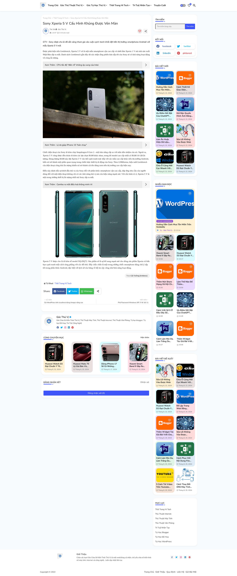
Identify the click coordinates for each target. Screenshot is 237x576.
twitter (187, 46)
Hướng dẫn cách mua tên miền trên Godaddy (164, 88)
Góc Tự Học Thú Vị (96, 5)
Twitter (74, 291)
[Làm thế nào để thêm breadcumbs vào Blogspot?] (185, 271)
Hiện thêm (144, 337)
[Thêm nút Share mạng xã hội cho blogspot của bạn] (164, 271)
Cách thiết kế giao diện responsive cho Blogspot (184, 88)
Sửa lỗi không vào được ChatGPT (183, 433)
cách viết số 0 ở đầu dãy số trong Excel (164, 311)
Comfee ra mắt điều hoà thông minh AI (74, 184)
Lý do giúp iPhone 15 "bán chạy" (72, 145)
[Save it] (139, 31)
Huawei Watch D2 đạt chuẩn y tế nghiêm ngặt (54, 365)
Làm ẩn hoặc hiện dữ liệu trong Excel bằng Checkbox (164, 140)
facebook (166, 46)
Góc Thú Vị (63, 317)
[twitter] (61, 327)
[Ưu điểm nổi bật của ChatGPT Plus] (185, 299)
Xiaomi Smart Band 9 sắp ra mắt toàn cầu (136, 365)
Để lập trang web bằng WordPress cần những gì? (184, 407)
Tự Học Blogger (162, 532)
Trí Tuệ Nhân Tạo (141, 5)
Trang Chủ (53, 5)
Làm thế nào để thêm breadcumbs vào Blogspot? (185, 282)
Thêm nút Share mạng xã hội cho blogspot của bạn (164, 282)
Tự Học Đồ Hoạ (162, 537)
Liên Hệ (180, 572)
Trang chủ (47, 18)
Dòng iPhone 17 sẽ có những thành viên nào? (109, 365)
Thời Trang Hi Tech (119, 5)
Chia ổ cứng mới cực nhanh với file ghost (164, 167)
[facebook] (58, 327)
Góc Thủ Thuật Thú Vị (71, 5)
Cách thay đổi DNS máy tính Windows (183, 485)
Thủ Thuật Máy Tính (163, 518)
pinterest (187, 53)
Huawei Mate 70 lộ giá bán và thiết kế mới (81, 365)
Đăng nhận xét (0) (96, 393)
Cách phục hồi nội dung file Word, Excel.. (184, 459)
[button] (183, 5)
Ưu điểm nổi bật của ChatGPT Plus (164, 114)
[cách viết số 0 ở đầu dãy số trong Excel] (164, 299)
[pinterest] (72, 327)
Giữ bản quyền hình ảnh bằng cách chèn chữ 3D (184, 114)
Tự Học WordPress (163, 541)
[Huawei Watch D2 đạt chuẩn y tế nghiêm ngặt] (185, 242)
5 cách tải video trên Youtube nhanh (164, 485)
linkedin (167, 53)
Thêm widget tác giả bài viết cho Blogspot (184, 340)
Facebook (61, 291)
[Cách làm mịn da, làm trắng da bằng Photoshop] (164, 328)
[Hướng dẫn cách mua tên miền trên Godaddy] (175, 204)
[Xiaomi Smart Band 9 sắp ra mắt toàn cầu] (164, 242)
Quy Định (171, 572)
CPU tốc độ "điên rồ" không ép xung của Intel (77, 65)
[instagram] (65, 327)
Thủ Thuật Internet (163, 514)
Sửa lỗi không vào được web (184, 140)
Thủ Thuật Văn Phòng (164, 523)
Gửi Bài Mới (191, 572)
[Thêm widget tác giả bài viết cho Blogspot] (185, 328)
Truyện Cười (160, 5)
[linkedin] (69, 327)
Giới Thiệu (160, 572)
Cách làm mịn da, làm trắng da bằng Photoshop (164, 340)
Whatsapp (88, 291)
